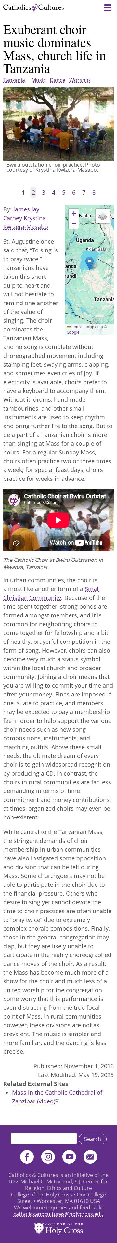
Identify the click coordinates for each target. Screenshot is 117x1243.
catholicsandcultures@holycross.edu (58, 1214)
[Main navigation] (107, 8)
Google (73, 332)
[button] (89, 263)
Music (39, 80)
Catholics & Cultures (33, 8)
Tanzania (14, 80)
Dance (57, 80)
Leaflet (77, 326)
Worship (79, 80)
